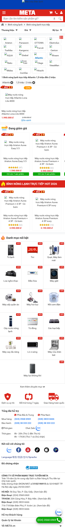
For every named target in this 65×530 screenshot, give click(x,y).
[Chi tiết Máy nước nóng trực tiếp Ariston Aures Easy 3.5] (15, 145)
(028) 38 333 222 (22, 423)
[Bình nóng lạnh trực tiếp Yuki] (24, 63)
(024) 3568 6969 (22, 419)
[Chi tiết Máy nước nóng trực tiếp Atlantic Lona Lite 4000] (16, 98)
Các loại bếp (54, 328)
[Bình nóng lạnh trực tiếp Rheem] (54, 55)
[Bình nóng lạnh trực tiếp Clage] (39, 63)
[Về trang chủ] (27, 12)
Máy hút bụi (32, 304)
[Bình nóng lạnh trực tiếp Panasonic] (24, 41)
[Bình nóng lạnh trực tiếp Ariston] (8, 41)
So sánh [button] (27, 120)
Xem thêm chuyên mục (31, 386)
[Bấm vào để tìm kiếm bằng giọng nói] (54, 18)
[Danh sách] (61, 37)
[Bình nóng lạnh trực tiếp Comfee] (24, 72)
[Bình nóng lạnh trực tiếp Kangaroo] (24, 49)
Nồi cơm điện (54, 304)
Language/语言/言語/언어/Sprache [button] (19, 457)
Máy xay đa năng (10, 352)
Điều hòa (32, 281)
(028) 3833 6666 (46, 419)
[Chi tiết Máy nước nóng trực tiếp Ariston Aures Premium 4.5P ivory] (47, 202)
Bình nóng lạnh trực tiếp (38, 24)
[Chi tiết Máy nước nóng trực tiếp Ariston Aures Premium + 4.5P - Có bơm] (47, 145)
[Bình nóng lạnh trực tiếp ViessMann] (54, 64)
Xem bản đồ (40, 491)
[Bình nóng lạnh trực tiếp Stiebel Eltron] (24, 58)
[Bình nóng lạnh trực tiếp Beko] (8, 63)
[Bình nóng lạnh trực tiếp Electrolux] (54, 41)
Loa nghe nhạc (10, 281)
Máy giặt (54, 281)
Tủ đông (32, 328)
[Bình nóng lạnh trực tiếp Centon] (54, 49)
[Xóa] (11, 82)
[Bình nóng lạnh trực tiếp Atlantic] (39, 57)
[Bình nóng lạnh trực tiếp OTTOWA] (39, 41)
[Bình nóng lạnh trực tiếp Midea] (8, 70)
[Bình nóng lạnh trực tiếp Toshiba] (8, 49)
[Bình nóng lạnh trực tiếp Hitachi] (39, 70)
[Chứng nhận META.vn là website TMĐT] (31, 469)
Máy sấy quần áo (10, 304)
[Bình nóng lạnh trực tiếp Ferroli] (39, 48)
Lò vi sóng (32, 352)
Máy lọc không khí (32, 375)
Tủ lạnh (10, 257)
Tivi (32, 257)
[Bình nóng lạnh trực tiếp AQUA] (8, 55)
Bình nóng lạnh (15, 24)
